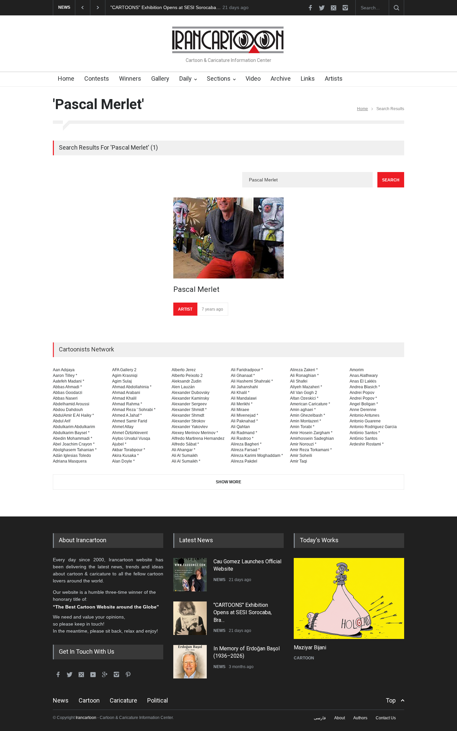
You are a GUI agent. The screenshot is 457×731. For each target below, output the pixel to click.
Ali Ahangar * (183, 450)
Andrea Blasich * (365, 387)
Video (253, 78)
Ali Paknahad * (244, 421)
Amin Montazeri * (305, 421)
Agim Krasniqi (125, 375)
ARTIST (185, 309)
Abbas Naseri (65, 398)
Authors (360, 718)
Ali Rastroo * (242, 438)
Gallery (160, 78)
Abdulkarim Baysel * (71, 432)
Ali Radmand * (244, 432)
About (339, 718)
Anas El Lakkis (363, 381)
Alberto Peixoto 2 (187, 375)
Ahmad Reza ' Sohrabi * (134, 409)
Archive (281, 78)
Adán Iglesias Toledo (72, 455)
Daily (185, 78)
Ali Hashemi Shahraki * (252, 381)
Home (66, 78)
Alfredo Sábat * (185, 444)
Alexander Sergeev (189, 404)
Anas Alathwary (364, 375)
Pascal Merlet (196, 289)
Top (391, 700)
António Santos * (365, 432)
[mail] (334, 8)
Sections (219, 78)
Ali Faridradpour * (247, 370)
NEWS (219, 579)
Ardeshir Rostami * (367, 444)
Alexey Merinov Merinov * (195, 432)
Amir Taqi (298, 461)
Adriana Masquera (70, 461)
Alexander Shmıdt (188, 415)
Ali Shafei (298, 381)
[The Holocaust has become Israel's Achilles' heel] (349, 598)
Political (157, 700)
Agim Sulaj (122, 381)
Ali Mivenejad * (244, 415)
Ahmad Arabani (126, 392)
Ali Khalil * (240, 392)
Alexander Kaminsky (190, 398)
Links (308, 78)
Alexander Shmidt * (189, 409)
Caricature (123, 700)
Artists (334, 78)
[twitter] (322, 8)
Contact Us (386, 718)
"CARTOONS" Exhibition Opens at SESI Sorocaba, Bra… (242, 612)
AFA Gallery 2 (124, 370)
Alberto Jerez (184, 370)
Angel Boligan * (364, 404)
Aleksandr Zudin (186, 381)
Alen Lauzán (183, 387)
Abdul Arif (61, 421)
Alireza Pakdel (244, 461)
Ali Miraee (240, 409)
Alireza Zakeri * (304, 370)
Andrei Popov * (363, 398)
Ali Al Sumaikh (185, 455)
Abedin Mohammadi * (72, 438)
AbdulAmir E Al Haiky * (73, 415)
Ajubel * (119, 444)
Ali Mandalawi (244, 398)
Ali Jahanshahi (244, 387)
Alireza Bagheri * (246, 444)
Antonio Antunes (364, 415)
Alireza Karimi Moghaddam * (257, 455)
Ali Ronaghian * (304, 375)
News (61, 700)
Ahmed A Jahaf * (127, 415)
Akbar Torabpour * (128, 450)
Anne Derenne (363, 409)
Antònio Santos (363, 438)
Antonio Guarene (365, 421)
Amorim (357, 370)
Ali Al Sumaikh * (186, 461)
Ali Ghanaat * (243, 375)
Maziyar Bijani (310, 647)
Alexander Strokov (188, 421)
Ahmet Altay (122, 426)
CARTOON (304, 658)
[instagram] (345, 8)
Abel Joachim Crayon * (74, 444)
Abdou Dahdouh (68, 409)
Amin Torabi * (302, 426)
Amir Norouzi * (303, 444)
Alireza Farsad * (245, 450)
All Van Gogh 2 (303, 392)
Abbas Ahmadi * (67, 387)
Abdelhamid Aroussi (71, 404)
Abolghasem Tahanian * (75, 450)
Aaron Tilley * (65, 375)
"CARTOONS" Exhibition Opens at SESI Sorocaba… (165, 7)
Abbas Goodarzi (67, 392)
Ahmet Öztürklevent (130, 432)
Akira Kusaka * (125, 455)
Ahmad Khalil (124, 398)
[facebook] (310, 8)
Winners (130, 78)
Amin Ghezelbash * (307, 415)
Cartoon (89, 700)
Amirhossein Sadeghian (312, 438)
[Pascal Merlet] (228, 237)
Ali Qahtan (240, 426)
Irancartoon (86, 717)
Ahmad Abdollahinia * (132, 387)
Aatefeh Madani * (68, 381)
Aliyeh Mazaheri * (306, 387)
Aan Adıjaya (64, 370)
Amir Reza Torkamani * (311, 450)
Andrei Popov (362, 392)
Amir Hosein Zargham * (311, 432)
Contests (96, 78)
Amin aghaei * (303, 409)
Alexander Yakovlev (190, 426)
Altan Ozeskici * (304, 398)
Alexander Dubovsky (190, 392)
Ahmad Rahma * (127, 404)
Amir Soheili (301, 455)
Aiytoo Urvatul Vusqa (131, 438)
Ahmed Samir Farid (129, 421)
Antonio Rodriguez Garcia (373, 426)
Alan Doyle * (123, 461)
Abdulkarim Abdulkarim (74, 426)
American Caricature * (310, 404)
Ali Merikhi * (242, 404)
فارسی (320, 718)
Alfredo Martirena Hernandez (198, 438)
